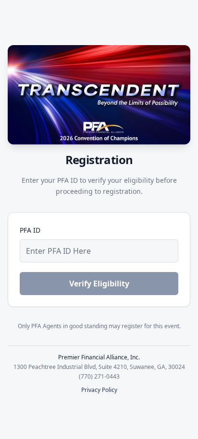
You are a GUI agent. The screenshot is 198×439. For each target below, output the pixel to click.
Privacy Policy (99, 390)
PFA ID (30, 230)
